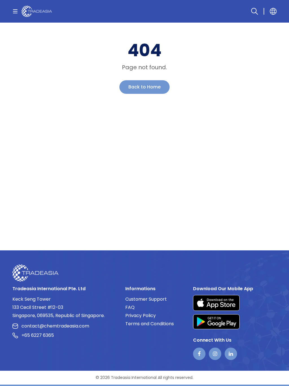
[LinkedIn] (231, 354)
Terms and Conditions (149, 323)
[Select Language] (273, 11)
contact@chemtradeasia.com (55, 326)
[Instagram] (215, 354)
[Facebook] (199, 354)
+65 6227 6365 (37, 335)
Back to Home (144, 87)
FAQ (130, 307)
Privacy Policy (140, 315)
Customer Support (146, 299)
